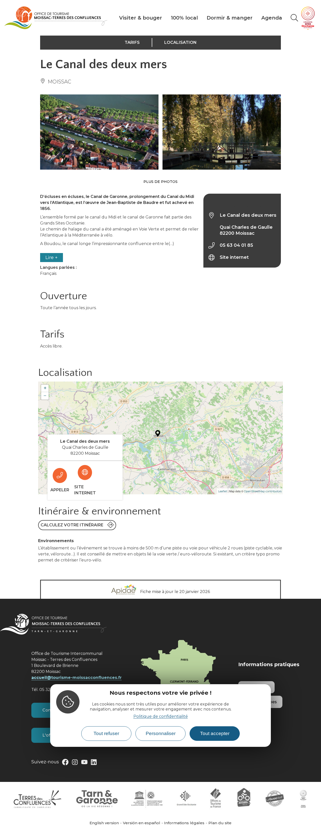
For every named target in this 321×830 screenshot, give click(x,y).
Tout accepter (214, 733)
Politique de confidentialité (160, 716)
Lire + (51, 257)
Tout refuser (106, 733)
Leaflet (222, 491)
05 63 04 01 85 (236, 245)
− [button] (45, 395)
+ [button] (45, 388)
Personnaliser (161, 733)
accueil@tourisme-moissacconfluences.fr (76, 677)
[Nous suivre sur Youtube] (84, 763)
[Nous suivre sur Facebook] (65, 763)
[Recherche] (294, 18)
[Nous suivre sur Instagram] (74, 763)
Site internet (234, 257)
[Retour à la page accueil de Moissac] (55, 17)
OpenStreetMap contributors (263, 491)
